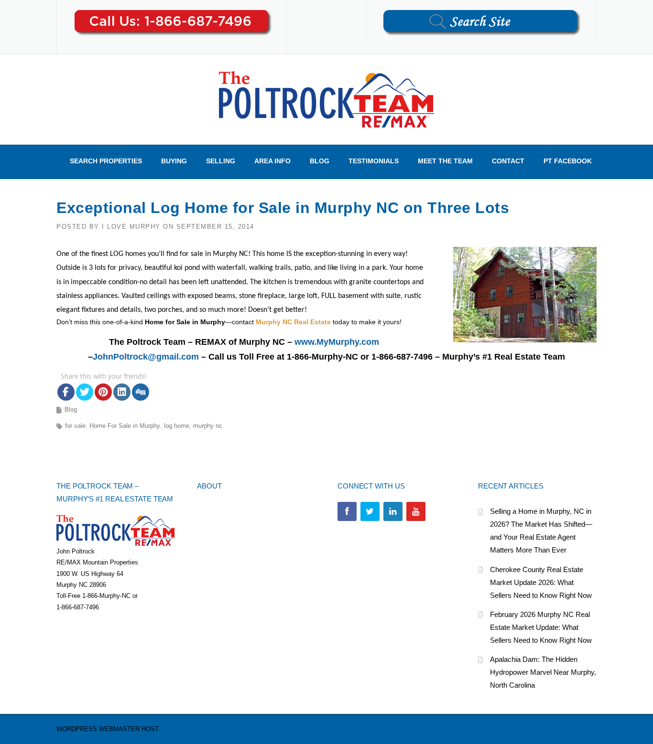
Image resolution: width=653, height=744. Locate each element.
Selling (220, 161)
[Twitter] (370, 511)
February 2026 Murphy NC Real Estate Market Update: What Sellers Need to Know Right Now (541, 627)
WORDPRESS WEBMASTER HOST (107, 729)
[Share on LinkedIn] (122, 392)
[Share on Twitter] (84, 392)
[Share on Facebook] (66, 392)
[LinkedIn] (393, 511)
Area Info (272, 161)
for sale (75, 425)
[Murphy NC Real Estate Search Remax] (326, 99)
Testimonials (373, 161)
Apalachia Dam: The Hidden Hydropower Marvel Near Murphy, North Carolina (543, 672)
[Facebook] (347, 511)
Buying (174, 161)
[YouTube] (415, 511)
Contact (508, 161)
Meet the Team (445, 161)
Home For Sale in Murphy (124, 425)
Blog (319, 161)
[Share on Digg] (140, 392)
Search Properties (106, 161)
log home (176, 425)
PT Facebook (568, 161)
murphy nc (207, 425)
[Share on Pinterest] (103, 392)
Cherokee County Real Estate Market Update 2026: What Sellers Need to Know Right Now (541, 582)
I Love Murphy (131, 226)
